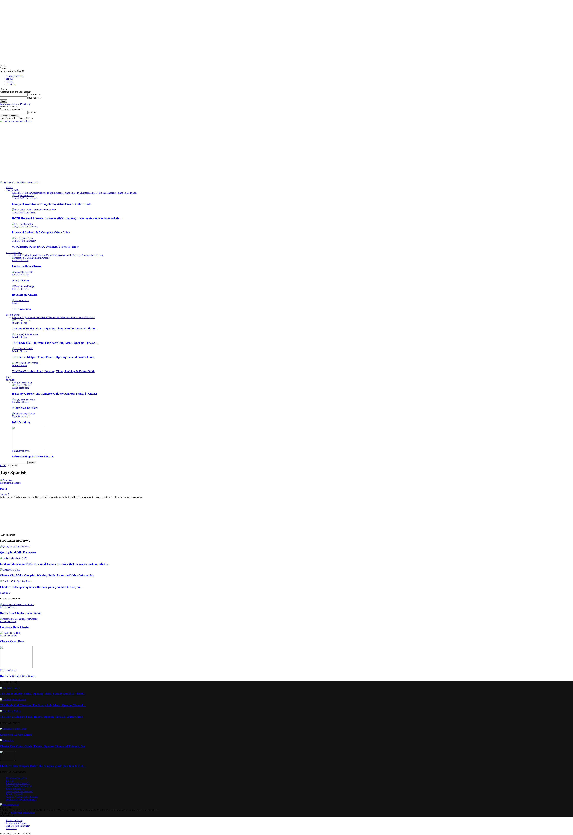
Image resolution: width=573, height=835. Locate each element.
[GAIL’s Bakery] (23, 413)
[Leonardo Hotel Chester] (30, 258)
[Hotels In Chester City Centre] (16, 667)
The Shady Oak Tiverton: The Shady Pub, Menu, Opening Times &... (43, 705)
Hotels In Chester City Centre (18, 675)
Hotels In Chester (45, 255)
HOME (9, 187)
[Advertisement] (54, 129)
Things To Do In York (126, 193)
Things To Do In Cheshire (27, 193)
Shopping (10, 379)
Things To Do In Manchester (102, 193)
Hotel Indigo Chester (24, 294)
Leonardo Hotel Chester (26, 266)
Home (3, 465)
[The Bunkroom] (20, 300)
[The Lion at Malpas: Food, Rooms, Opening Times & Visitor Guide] (22, 348)
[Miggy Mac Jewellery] (23, 399)
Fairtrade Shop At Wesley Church (33, 456)
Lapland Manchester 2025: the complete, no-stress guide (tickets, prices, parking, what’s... (54, 563)
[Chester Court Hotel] (10, 633)
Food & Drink (12, 315)
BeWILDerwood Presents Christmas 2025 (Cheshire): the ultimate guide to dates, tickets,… (67, 218)
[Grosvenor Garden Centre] (13, 729)
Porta (3, 488)
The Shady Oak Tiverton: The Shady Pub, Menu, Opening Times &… (55, 342)
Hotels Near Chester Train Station (20, 613)
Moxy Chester (20, 280)
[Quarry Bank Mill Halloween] (15, 546)
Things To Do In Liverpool (76, 193)
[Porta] (6, 480)
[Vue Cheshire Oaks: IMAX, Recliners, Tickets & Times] (22, 238)
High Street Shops (23, 382)
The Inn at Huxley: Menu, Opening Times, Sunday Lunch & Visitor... (42, 693)
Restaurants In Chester (56, 317)
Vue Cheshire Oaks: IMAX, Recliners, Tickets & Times (45, 246)
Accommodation (14, 252)
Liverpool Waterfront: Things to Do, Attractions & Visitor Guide (51, 204)
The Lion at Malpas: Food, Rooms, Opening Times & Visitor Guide (53, 357)
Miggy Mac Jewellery (25, 407)
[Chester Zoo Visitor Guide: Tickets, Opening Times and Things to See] (7, 740)
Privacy (9, 78)
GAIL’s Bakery (21, 422)
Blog (8, 377)
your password (34, 98)
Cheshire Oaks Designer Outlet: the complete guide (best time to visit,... (43, 766)
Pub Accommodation (63, 255)
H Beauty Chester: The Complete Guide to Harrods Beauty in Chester (54, 393)
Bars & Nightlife (23, 317)
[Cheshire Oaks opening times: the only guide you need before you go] (15, 581)
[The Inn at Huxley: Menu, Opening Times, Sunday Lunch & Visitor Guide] (22, 320)
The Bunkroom (21, 309)
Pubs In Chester (38, 317)
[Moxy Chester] (23, 272)
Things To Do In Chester (51, 193)
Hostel (34, 255)
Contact (9, 81)
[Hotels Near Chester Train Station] (17, 604)
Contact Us (11, 828)
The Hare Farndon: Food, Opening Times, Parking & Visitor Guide (53, 371)
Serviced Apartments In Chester (88, 255)
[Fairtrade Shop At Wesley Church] (28, 448)
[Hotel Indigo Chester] (23, 286)
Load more (5, 593)
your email (33, 112)
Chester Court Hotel (12, 641)
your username (34, 94)
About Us (10, 84)
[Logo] (10, 182)
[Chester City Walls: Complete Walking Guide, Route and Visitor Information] (10, 569)
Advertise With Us (14, 76)
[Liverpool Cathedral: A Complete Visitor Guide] (22, 224)
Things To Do (12, 190)
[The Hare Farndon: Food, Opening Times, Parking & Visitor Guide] (25, 363)
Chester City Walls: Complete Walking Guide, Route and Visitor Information (47, 575)
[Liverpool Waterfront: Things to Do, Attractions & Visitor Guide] (23, 195)
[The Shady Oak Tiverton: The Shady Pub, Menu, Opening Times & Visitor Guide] (25, 334)
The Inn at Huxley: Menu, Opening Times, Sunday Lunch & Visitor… (55, 328)
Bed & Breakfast (23, 255)
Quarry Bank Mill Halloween (18, 552)
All (13, 193)
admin (3, 494)
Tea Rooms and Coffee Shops (81, 317)
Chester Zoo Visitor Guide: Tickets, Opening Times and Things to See (42, 746)
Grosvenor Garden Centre (16, 734)
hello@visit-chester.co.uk (23, 812)
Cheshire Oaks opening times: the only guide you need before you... (41, 587)
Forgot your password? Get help (15, 104)
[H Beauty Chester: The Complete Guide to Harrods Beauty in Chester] (21, 385)
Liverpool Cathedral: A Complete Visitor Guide (41, 232)
